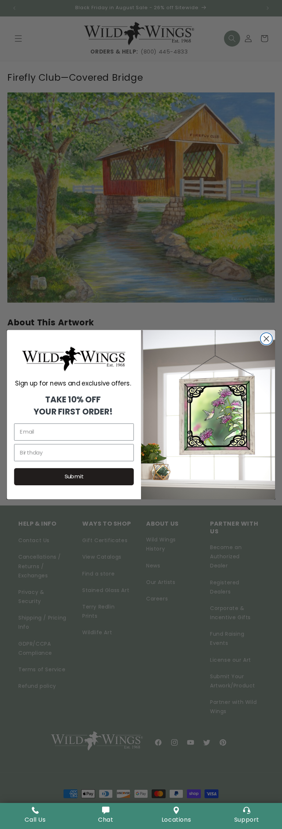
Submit (74, 476)
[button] (105, 816)
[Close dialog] (266, 339)
